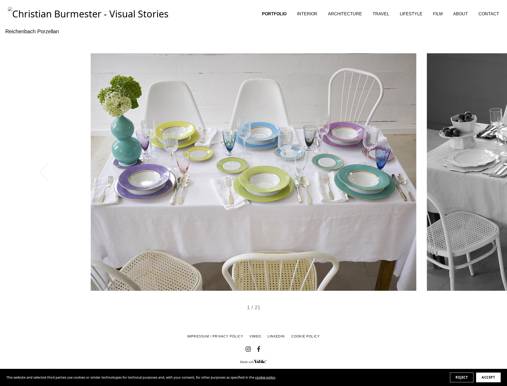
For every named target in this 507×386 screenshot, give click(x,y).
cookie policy (265, 377)
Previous (49, 172)
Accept (488, 377)
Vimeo (255, 336)
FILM (438, 14)
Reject (462, 377)
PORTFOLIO (274, 14)
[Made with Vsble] (253, 362)
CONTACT (488, 14)
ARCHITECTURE (345, 14)
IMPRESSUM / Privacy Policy (215, 336)
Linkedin (276, 336)
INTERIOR (307, 14)
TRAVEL (381, 14)
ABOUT (460, 14)
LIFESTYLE (411, 14)
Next (458, 172)
